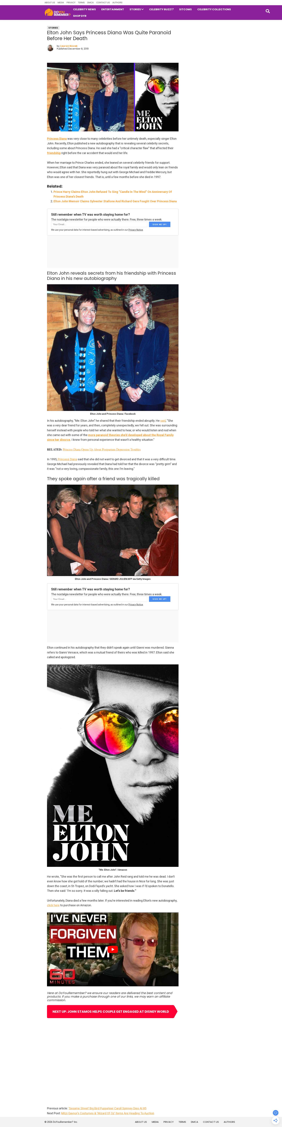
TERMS (81, 2)
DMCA (90, 2)
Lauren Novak (69, 46)
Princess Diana (57, 138)
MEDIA (61, 2)
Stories (53, 27)
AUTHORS (117, 2)
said (163, 420)
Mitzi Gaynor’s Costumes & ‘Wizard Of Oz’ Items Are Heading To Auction (107, 1113)
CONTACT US (103, 2)
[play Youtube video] (113, 949)
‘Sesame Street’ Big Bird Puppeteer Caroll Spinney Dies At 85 (107, 1108)
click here (53, 905)
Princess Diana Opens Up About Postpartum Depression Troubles (102, 449)
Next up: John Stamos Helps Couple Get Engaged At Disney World (111, 1011)
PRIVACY (71, 2)
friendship (54, 153)
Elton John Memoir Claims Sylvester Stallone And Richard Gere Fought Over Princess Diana (115, 201)
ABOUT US (50, 2)
